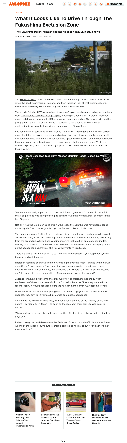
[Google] (95, 4)
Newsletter (116, 4)
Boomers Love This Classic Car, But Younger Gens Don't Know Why (50, 419)
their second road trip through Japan (40, 115)
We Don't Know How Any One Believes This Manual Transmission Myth (25, 420)
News (50, 4)
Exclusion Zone (28, 99)
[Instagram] (90, 4)
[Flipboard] (75, 4)
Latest (40, 4)
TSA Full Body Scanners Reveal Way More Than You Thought (101, 419)
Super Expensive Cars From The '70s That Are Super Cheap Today (75, 419)
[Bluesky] (69, 4)
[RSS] (101, 4)
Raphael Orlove (24, 36)
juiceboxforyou (67, 112)
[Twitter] (80, 4)
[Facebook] (64, 4)
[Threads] (85, 4)
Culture (19, 12)
